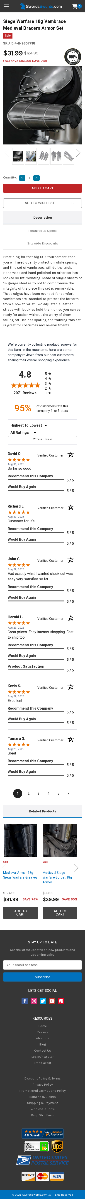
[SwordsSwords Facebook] (24, 1001)
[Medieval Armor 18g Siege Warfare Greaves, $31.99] (20, 840)
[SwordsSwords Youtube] (52, 1001)
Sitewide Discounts (42, 243)
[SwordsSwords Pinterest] (61, 1001)
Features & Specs (42, 231)
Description (42, 217)
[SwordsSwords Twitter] (43, 1001)
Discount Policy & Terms (42, 1078)
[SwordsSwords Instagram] (33, 1001)
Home (42, 1026)
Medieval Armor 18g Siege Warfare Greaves (20, 875)
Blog (42, 1044)
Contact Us (42, 1050)
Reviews (42, 1032)
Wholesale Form (43, 1109)
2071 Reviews (28, 393)
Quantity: (10, 177)
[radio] (49, 373)
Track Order (42, 1063)
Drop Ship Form (42, 1115)
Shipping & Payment (42, 1103)
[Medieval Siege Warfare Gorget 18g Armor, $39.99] (60, 840)
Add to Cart (20, 912)
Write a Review (42, 439)
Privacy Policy (42, 1085)
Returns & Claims (42, 1097)
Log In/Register (42, 1057)
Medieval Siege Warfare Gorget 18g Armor (57, 877)
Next (78, 153)
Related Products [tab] (42, 811)
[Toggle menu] (6, 6)
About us (42, 1038)
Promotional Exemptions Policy (42, 1091)
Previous (6, 153)
